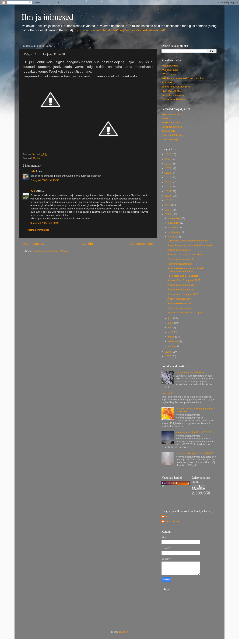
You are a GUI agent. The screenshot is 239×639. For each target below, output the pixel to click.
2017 (168, 177)
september (174, 232)
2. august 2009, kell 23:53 (44, 180)
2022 (168, 154)
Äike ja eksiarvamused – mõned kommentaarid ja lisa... (185, 269)
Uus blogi (166, 393)
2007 (168, 356)
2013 (168, 196)
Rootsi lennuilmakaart (173, 95)
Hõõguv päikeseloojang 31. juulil (185, 312)
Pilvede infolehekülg (172, 135)
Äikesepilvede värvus (179, 308)
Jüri (32, 190)
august (172, 236)
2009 (168, 214)
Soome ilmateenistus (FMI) (176, 86)
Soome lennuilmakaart (173, 99)
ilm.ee (164, 118)
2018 (168, 172)
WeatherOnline (169, 65)
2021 (168, 159)
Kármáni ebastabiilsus (179, 263)
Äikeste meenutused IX (180, 259)
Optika (36, 158)
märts (171, 336)
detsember (174, 218)
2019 (168, 168)
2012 (168, 200)
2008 (168, 351)
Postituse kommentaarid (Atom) (51, 251)
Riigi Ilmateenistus (171, 91)
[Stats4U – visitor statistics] (175, 483)
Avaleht (87, 243)
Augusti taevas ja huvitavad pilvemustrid (189, 245)
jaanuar (172, 346)
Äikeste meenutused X (179, 250)
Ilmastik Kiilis (168, 131)
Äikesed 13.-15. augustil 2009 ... (185, 280)
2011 (168, 205)
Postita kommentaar (38, 230)
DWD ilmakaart (169, 74)
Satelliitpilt (167, 82)
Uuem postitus (33, 243)
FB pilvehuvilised (170, 122)
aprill (171, 332)
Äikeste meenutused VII (180, 289)
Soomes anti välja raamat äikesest (186, 254)
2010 (168, 209)
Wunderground (169, 70)
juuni (171, 323)
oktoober (173, 227)
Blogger (123, 632)
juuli (170, 318)
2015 (168, 186)
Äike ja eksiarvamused (179, 303)
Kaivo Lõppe (172, 521)
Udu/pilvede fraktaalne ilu (190, 372)
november (174, 223)
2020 (168, 163)
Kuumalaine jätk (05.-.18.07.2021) (195, 432)
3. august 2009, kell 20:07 (44, 223)
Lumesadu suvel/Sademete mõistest (187, 240)
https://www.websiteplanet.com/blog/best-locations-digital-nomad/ (119, 30)
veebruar (173, 341)
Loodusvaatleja (169, 139)
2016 (168, 182)
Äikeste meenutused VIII (180, 285)
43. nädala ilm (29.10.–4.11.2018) (194, 453)
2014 (168, 191)
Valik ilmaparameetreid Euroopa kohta (182, 78)
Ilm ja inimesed (47, 16)
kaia (32, 171)
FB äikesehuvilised (171, 126)
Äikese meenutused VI (179, 298)
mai (170, 327)
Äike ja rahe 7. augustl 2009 (182, 294)
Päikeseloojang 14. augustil (182, 276)
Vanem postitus (142, 243)
